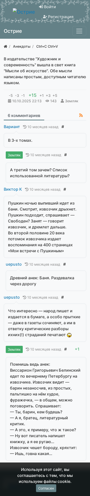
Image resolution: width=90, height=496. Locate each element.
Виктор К (13, 189)
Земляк (71, 101)
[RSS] (81, 115)
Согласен (46, 488)
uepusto (14, 264)
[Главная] (5, 46)
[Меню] (79, 31)
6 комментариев (24, 115)
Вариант (12, 126)
